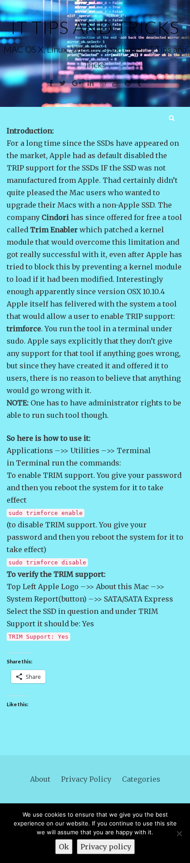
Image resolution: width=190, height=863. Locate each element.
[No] (179, 833)
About (40, 779)
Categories (141, 779)
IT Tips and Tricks (95, 27)
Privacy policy (105, 846)
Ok (64, 846)
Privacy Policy (86, 779)
